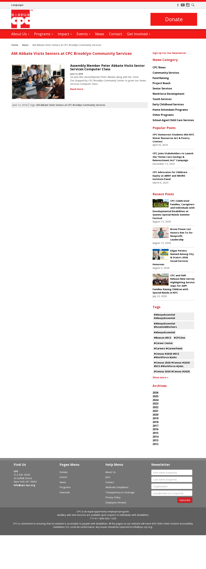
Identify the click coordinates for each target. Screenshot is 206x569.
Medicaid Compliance (116, 487)
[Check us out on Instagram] (188, 5)
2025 (155, 396)
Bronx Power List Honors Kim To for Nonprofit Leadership (181, 234)
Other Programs (163, 115)
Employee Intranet (115, 502)
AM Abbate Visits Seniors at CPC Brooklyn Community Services (70, 104)
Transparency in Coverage (120, 492)
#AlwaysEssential (164, 332)
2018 (155, 422)
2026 (155, 392)
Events (83, 33)
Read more (76, 89)
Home (14, 44)
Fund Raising (161, 78)
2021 (155, 411)
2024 (155, 400)
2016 (155, 429)
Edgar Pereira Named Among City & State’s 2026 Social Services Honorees (173, 257)
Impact (64, 33)
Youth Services (162, 99)
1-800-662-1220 (106, 518)
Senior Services (162, 88)
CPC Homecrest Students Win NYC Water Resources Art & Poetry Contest (173, 138)
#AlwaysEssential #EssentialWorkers (165, 325)
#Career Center (163, 343)
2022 (155, 407)
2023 (155, 403)
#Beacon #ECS (162, 337)
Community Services (166, 72)
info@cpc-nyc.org (24, 485)
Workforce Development (168, 94)
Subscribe (184, 500)
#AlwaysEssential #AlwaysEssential (164, 316)
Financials (65, 492)
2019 (155, 418)
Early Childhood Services (168, 104)
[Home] (23, 19)
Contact (115, 33)
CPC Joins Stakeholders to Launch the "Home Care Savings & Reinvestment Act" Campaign (173, 157)
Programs (42, 33)
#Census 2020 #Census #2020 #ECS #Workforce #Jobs (172, 364)
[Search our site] (193, 5)
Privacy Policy (113, 497)
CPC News (159, 67)
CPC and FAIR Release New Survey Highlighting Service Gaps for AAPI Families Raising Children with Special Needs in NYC (174, 284)
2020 (155, 414)
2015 (155, 433)
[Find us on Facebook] (178, 5)
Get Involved (138, 33)
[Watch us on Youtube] (182, 5)
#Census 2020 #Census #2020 (172, 371)
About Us (19, 33)
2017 (155, 425)
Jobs (107, 477)
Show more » (160, 377)
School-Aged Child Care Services (173, 120)
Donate (174, 19)
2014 (155, 436)
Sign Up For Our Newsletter (169, 53)
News (99, 33)
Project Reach (161, 83)
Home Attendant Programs (170, 109)
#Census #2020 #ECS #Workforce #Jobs (166, 355)
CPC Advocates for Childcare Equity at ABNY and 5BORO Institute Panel (170, 175)
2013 (155, 440)
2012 (155, 444)
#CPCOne (179, 337)
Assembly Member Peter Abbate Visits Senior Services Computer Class (107, 67)
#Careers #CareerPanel (168, 348)
